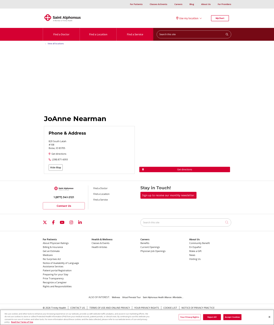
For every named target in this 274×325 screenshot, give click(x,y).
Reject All (211, 317)
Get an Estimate (51, 251)
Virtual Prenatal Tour (131, 297)
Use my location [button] (188, 18)
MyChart (220, 18)
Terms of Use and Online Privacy (109, 307)
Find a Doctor (61, 34)
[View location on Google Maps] (184, 141)
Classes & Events (158, 4)
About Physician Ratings (56, 243)
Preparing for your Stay (55, 274)
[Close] (269, 317)
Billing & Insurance (53, 247)
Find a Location (98, 34)
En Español (195, 247)
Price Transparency (53, 278)
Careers (178, 4)
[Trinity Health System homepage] (62, 22)
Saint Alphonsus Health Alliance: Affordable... (163, 297)
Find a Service (135, 34)
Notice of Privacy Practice (198, 307)
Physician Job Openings (153, 251)
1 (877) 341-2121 (64, 197)
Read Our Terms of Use (22, 322)
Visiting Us (195, 259)
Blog (192, 4)
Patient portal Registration (57, 270)
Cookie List (170, 307)
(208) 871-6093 (60, 159)
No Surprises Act (52, 259)
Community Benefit (199, 243)
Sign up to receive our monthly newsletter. (168, 195)
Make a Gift (195, 251)
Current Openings (150, 247)
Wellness (116, 297)
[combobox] (194, 34)
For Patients (136, 4)
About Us (206, 4)
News (192, 255)
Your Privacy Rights (146, 307)
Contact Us (64, 206)
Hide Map (55, 167)
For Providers (224, 4)
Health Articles (99, 247)
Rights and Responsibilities (57, 286)
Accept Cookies (232, 317)
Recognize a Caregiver (55, 282)
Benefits (144, 243)
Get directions (59, 153)
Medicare (48, 255)
